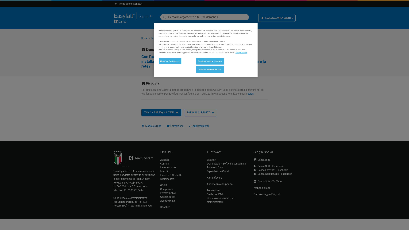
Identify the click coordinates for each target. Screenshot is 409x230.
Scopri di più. (241, 52)
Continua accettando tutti (210, 69)
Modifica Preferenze (170, 61)
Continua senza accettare (210, 61)
